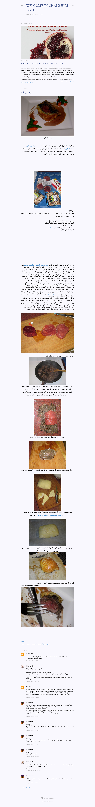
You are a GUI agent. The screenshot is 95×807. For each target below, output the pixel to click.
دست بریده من (53, 294)
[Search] (73, 5)
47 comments (29, 82)
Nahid (28, 654)
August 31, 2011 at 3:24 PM (33, 783)
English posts (32, 14)
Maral (28, 666)
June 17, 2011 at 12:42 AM (32, 681)
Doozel (28, 702)
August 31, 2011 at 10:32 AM (33, 770)
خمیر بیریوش (53, 227)
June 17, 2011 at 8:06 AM (32, 744)
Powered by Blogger (49, 798)
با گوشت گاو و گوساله (38, 644)
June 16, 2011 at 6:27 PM (32, 661)
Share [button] (22, 82)
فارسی (40, 14)
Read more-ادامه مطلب (67, 82)
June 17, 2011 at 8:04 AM (32, 730)
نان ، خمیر (46, 644)
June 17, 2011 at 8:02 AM (32, 716)
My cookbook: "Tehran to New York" (42, 63)
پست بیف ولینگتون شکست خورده (36, 265)
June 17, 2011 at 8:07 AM (32, 756)
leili (27, 687)
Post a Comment (26, 787)
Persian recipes (29, 644)
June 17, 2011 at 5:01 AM (32, 697)
